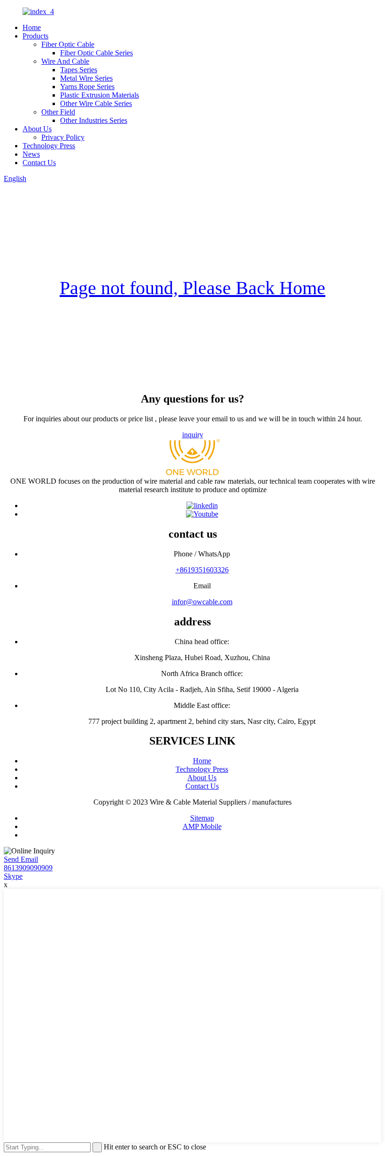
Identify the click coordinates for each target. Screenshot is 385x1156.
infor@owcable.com (202, 602)
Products (35, 36)
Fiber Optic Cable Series (96, 53)
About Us (37, 129)
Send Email (21, 859)
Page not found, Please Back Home (192, 287)
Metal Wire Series (86, 78)
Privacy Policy (63, 137)
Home (32, 27)
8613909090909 (28, 868)
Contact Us (39, 163)
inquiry (192, 435)
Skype (13, 876)
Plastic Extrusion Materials (99, 95)
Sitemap (202, 818)
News (31, 154)
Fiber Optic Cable (67, 44)
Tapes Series (78, 70)
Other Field (58, 112)
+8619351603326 (202, 570)
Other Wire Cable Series (96, 103)
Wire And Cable (65, 61)
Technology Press (49, 146)
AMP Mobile (202, 826)
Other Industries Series (93, 120)
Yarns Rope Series (87, 87)
